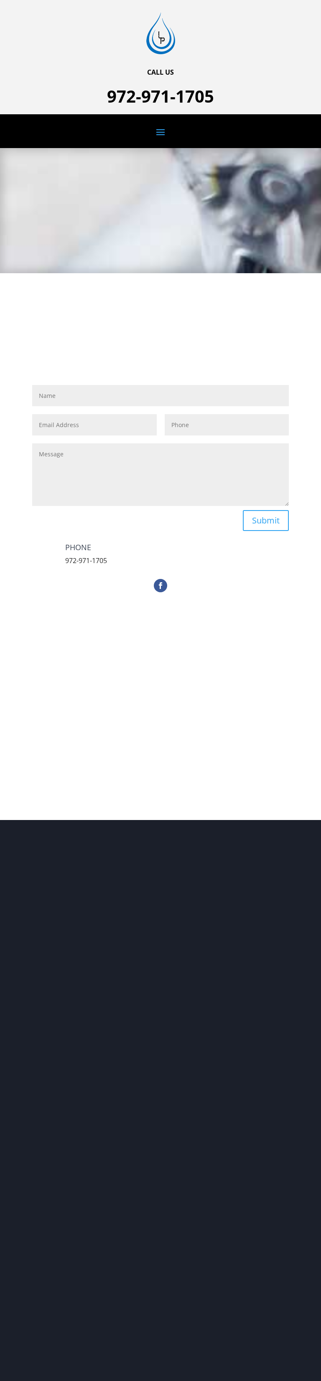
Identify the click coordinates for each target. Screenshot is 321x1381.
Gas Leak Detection (64, 1027)
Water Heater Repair (66, 984)
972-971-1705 (160, 96)
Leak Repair (54, 1017)
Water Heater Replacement (76, 995)
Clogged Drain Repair (68, 1006)
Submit (266, 520)
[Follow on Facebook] (160, 585)
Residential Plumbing (68, 973)
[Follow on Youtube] (55, 920)
